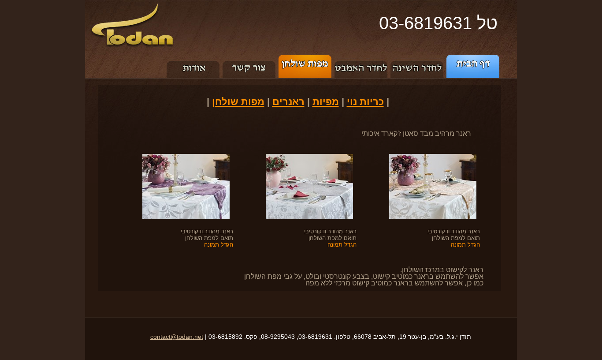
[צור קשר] (249, 58)
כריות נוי (365, 101)
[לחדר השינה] (417, 58)
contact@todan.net (176, 336)
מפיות (325, 101)
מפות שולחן (238, 101)
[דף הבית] (474, 58)
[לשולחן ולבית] (305, 58)
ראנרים (288, 101)
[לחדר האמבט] (361, 58)
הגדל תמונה (465, 244)
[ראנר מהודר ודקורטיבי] (427, 157)
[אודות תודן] (193, 58)
